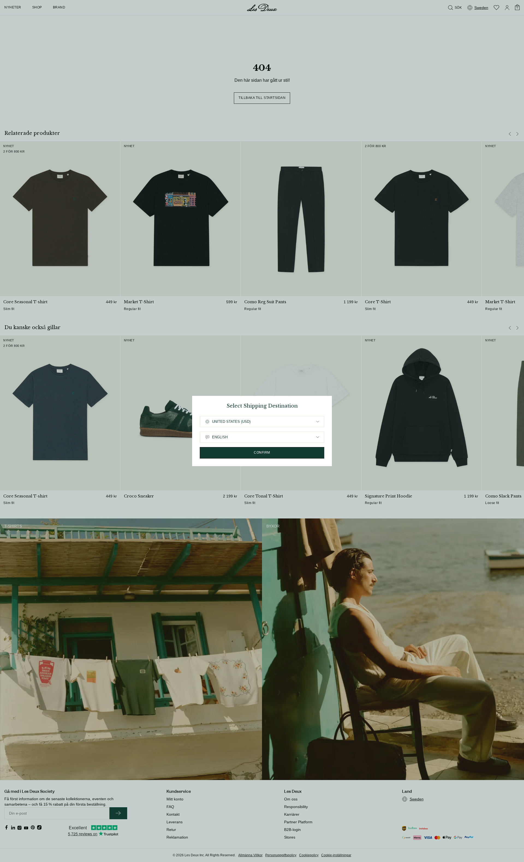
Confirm (262, 452)
